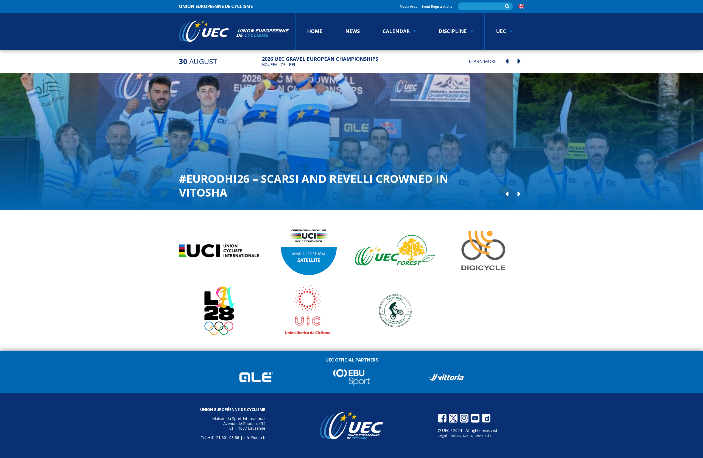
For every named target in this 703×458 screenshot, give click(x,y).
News (352, 31)
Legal (443, 435)
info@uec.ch (254, 437)
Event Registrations (437, 6)
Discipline (453, 31)
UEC (501, 31)
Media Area (408, 6)
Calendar (396, 31)
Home (314, 31)
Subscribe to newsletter (472, 435)
